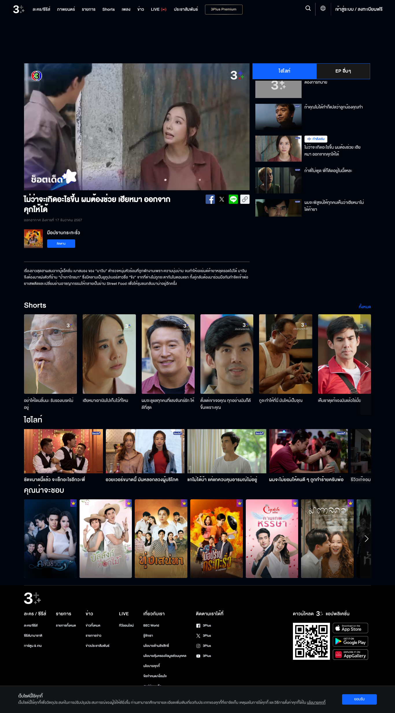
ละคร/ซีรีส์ (31, 625)
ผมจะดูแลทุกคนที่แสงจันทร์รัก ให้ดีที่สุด (168, 404)
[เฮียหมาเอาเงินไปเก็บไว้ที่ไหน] (109, 354)
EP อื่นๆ (343, 71)
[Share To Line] (233, 199)
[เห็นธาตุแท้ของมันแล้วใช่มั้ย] (344, 354)
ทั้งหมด (365, 307)
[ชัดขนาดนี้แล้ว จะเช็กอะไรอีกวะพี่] (63, 451)
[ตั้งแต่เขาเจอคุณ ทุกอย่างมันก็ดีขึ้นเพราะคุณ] (226, 354)
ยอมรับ (359, 699)
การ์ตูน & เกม (33, 646)
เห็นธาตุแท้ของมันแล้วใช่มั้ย (339, 400)
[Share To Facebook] (210, 199)
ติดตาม (61, 243)
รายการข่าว (93, 635)
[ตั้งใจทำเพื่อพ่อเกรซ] (327, 538)
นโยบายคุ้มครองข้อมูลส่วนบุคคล (165, 656)
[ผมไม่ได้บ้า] (216, 538)
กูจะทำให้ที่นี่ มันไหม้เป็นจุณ (280, 400)
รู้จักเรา (148, 635)
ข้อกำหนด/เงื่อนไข (155, 676)
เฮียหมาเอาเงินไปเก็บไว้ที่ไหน (105, 400)
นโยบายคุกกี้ (151, 666)
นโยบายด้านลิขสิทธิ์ (156, 646)
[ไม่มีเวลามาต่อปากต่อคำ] (50, 538)
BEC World (151, 625)
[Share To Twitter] (221, 199)
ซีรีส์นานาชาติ (33, 635)
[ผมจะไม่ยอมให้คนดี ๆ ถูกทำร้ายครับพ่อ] (308, 451)
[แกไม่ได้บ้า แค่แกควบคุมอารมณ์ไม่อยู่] (226, 451)
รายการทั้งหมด (66, 625)
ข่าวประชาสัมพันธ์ (97, 646)
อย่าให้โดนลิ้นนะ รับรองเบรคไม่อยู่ (48, 404)
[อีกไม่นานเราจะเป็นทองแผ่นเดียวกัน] (161, 538)
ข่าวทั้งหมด (93, 625)
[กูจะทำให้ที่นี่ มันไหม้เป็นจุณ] (285, 354)
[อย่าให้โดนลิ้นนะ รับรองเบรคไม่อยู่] (50, 354)
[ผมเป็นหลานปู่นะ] (106, 538)
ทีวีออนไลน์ (126, 625)
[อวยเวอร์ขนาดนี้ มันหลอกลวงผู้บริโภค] (145, 451)
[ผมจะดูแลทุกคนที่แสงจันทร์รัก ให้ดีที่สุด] (168, 354)
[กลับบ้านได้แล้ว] (272, 538)
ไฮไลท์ (285, 71)
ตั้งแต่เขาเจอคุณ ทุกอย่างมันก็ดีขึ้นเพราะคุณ (225, 404)
